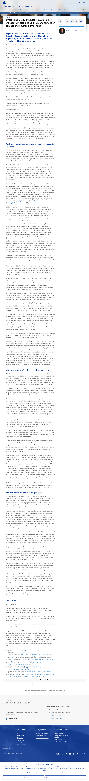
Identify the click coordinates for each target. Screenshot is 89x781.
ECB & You (76, 6)
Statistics (38, 9)
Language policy (59, 743)
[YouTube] (77, 753)
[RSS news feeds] (84, 753)
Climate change (37, 684)
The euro (46, 9)
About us (70, 6)
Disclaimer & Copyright (42, 733)
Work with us (20, 735)
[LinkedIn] (70, 753)
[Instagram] (73, 753)
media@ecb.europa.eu (58, 718)
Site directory (7, 748)
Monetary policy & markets (10, 9)
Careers (83, 6)
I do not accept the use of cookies (65, 777)
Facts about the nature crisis (33, 666)
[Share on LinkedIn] (76, 21)
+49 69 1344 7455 (56, 716)
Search (79, 3)
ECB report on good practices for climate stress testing (40, 671)
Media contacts (13, 719)
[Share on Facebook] (72, 21)
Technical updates (41, 735)
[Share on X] (67, 21)
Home (4, 12)
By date (26, 12)
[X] (66, 753)
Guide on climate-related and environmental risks (39, 651)
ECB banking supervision (77, 9)
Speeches (21, 12)
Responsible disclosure (42, 738)
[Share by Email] (81, 21)
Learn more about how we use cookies (54, 772)
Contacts (19, 742)
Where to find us (21, 744)
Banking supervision (51, 684)
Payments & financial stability (26, 9)
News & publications (63, 9)
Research (53, 9)
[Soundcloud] (81, 753)
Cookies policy (58, 739)
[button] (81, 3)
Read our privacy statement (34, 772)
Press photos (20, 740)
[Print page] (60, 21)
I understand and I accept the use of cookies (23, 777)
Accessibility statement (61, 741)
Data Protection (59, 733)
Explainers (20, 738)
